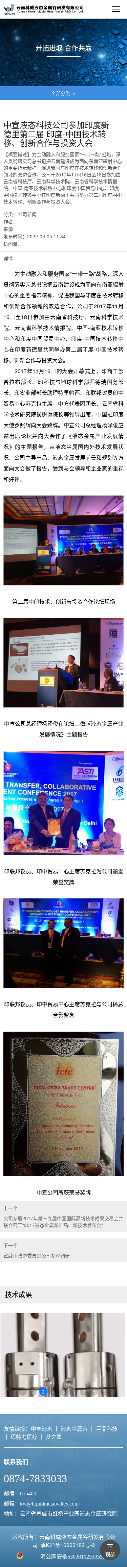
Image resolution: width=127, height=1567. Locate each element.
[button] (3, 78)
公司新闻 (27, 214)
